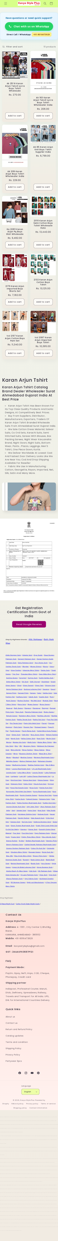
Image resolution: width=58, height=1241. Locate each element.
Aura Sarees (45, 863)
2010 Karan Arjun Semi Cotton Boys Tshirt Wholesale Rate (43, 224)
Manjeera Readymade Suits (44, 757)
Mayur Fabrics (39, 750)
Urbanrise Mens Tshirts (31, 670)
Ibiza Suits (41, 810)
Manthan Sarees (26, 757)
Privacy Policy (13, 1054)
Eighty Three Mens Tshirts (31, 837)
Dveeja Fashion (11, 841)
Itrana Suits (32, 810)
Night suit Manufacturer (35, 882)
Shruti (19, 685)
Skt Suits (25, 681)
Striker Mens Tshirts (13, 681)
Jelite (8, 810)
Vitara (52, 666)
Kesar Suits (34, 787)
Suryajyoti (22, 678)
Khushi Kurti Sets (40, 784)
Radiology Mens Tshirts (27, 716)
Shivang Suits (50, 685)
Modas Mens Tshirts (44, 742)
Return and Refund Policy (19, 1029)
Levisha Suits (11, 772)
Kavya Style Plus (27, 1100)
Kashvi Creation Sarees (28, 795)
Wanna (45, 666)
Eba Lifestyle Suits (49, 837)
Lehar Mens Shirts (24, 772)
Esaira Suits (15, 837)
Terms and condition (17, 1042)
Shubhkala (45, 681)
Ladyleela (14, 776)
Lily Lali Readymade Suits (41, 769)
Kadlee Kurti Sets (49, 803)
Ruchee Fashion (23, 700)
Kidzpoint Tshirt (16, 784)
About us (10, 1016)
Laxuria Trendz (37, 772)
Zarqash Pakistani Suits (26, 659)
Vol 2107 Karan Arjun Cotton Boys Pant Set (15, 338)
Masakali (16, 757)
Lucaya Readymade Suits (21, 769)
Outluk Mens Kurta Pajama (46, 731)
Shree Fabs (39, 685)
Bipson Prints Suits (40, 856)
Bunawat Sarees (35, 852)
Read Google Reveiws (29, 624)
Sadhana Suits (21, 697)
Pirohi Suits (18, 727)
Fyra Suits (16, 833)
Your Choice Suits (41, 662)
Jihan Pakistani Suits (48, 806)
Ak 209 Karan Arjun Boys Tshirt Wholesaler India (14, 174)
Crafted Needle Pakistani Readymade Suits (40, 844)
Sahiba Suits (47, 693)
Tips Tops (15, 674)
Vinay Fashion (16, 670)
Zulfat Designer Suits (13, 655)
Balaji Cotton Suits (37, 859)
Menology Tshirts (30, 746)
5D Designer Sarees (18, 882)
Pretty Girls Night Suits (32, 723)
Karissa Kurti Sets (45, 795)
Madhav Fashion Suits (36, 765)
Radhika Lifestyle (43, 716)
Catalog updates (15, 1035)
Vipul (7, 670)
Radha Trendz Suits (24, 719)
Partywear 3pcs (14, 1061)
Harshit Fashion (23, 818)
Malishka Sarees (12, 761)
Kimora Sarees (43, 780)
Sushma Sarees (12, 678)
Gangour (23, 829)
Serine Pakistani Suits (14, 689)
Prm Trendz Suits (16, 723)
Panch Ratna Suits (28, 731)
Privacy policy (32, 1104)
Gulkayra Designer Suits (42, 822)
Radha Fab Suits (39, 719)
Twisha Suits (45, 670)
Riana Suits (22, 704)
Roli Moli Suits (36, 700)
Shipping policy (20, 1108)
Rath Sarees (18, 708)
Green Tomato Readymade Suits (22, 825)
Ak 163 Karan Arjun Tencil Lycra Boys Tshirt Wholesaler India (43, 101)
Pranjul (44, 723)
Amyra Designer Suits (45, 867)
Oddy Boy (25, 734)
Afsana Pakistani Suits (14, 878)
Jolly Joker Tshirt (33, 806)
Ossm (8, 734)
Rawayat (9, 708)
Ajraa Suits (43, 875)
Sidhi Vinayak (35, 681)
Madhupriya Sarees (19, 765)
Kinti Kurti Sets (16, 780)
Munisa (8, 742)
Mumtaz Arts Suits (19, 742)
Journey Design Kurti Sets (15, 806)
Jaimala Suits (21, 810)
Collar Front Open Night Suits (28, 904)
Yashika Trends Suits (13, 666)
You (50, 662)
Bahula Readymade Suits (20, 863)
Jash (13, 810)
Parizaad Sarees (40, 727)
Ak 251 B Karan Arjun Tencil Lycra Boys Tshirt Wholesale (15, 87)
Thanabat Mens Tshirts (29, 674)
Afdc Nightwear (35, 639)
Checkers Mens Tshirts (19, 852)
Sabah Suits (33, 697)
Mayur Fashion (27, 750)
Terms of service (48, 1104)
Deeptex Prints (51, 841)
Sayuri (53, 689)
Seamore (46, 689)
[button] (6, 3)
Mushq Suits (50, 738)
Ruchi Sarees (11, 700)
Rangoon (27, 708)
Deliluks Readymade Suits (35, 841)
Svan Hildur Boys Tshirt (47, 674)
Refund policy (18, 1104)
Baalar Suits (35, 863)
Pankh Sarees (15, 731)
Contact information (38, 1108)
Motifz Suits (31, 742)
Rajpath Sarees (11, 716)
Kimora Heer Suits (29, 780)
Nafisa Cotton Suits (28, 738)
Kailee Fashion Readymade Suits (29, 803)
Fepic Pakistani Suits (42, 833)
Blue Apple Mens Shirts (22, 856)
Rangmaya (36, 708)
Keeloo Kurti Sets (45, 787)
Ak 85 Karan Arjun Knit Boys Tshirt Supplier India (43, 149)
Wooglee (25, 666)
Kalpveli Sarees (32, 799)
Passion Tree (28, 727)
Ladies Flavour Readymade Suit (38, 776)
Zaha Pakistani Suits (25, 662)
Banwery (26, 859)
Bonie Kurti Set (47, 852)
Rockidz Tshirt (48, 700)
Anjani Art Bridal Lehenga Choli (23, 867)
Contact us (12, 1023)
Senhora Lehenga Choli (32, 689)
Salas (39, 693)
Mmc (16, 746)
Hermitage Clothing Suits (27, 814)
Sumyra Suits (32, 678)
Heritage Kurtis (43, 814)
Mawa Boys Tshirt (45, 753)
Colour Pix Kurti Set (38, 848)
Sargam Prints (11, 693)
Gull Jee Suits (27, 822)
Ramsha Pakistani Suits (33, 712)
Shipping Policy (13, 1048)
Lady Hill (22, 776)
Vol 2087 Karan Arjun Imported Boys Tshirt (43, 340)
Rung (52, 697)
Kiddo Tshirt (28, 784)
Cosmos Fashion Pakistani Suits (18, 848)
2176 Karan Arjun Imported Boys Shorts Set (14, 288)
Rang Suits (19, 712)
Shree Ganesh (28, 685)
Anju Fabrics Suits (31, 878)
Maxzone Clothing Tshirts (28, 753)
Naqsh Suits (15, 738)
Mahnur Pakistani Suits (28, 761)
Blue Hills (9, 856)
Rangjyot (45, 708)
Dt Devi (21, 841)
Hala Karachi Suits (37, 818)
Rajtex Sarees (49, 712)
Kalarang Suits (44, 799)
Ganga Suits (32, 829)
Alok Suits (32, 871)
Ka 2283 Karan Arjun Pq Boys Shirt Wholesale (14, 231)
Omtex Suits (16, 734)
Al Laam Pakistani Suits (29, 875)
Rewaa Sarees (33, 704)
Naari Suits (41, 738)
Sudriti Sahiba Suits (46, 678)
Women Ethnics (36, 666)
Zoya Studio (38, 655)
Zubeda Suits (27, 655)
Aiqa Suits (52, 875)
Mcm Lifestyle (16, 750)
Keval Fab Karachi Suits (19, 787)
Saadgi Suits (43, 697)
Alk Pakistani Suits (45, 871)
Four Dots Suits (27, 833)
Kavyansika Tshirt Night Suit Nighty (19, 791)
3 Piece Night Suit (7, 904)
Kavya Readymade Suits (42, 791)
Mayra (15, 753)
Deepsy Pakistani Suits (14, 844)
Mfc (20, 746)
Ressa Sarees (45, 704)
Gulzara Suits (15, 822)
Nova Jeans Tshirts (37, 734)
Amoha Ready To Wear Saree (17, 871)
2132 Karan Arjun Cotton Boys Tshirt (43, 282)
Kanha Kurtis (20, 799)
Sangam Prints (23, 693)
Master (8, 757)
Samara (33, 693)
